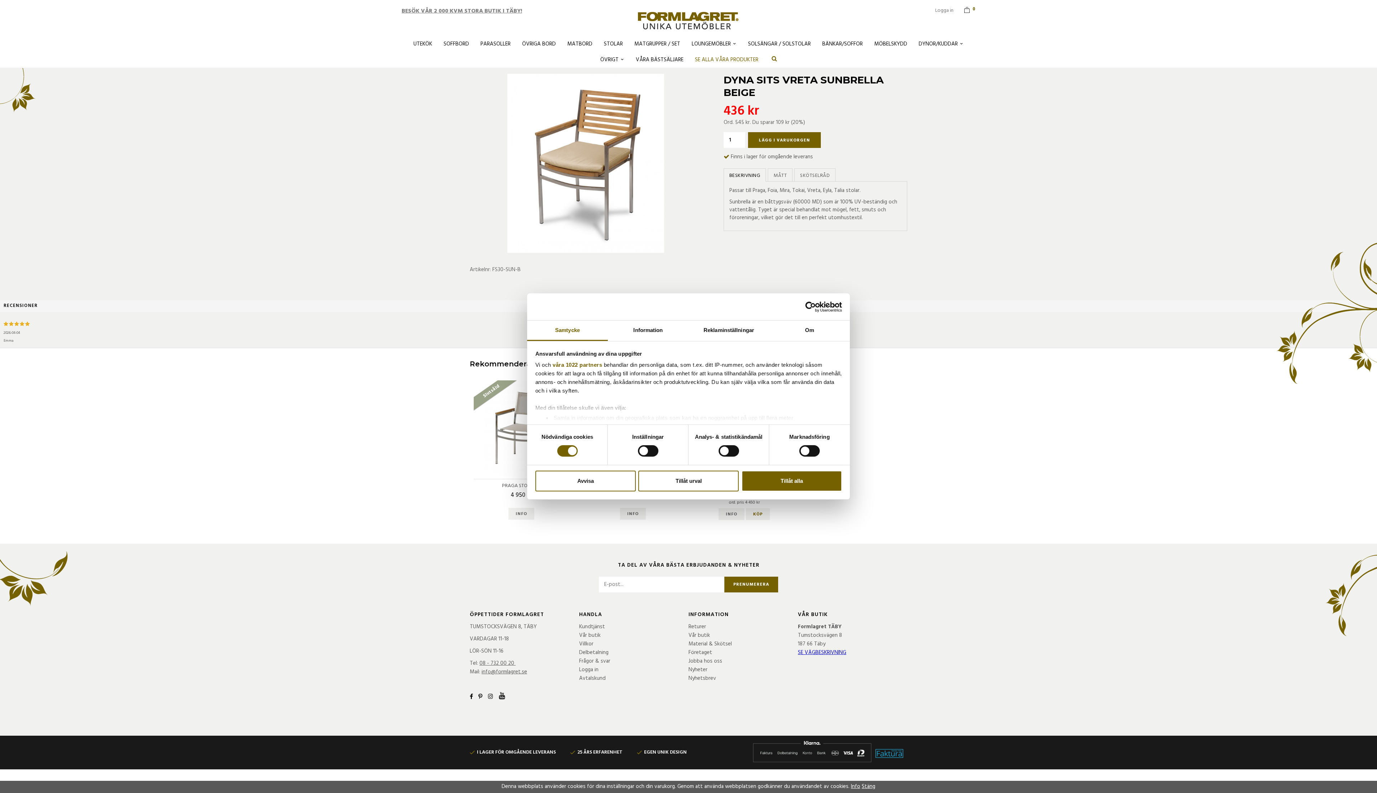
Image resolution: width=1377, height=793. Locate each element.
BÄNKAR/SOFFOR (842, 44)
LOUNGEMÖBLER (711, 44)
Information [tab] (648, 330)
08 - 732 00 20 (496, 663)
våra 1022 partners (577, 365)
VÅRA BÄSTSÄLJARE (659, 60)
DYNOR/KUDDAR (938, 44)
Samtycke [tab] (567, 330)
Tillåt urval (689, 481)
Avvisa (585, 481)
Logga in (944, 10)
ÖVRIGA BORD (539, 44)
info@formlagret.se (504, 672)
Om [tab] (809, 330)
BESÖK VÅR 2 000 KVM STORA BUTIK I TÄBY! (462, 11)
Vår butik (590, 635)
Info (521, 514)
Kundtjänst (592, 627)
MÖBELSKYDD (890, 44)
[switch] (648, 451)
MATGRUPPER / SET (657, 44)
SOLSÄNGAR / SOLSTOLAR (779, 44)
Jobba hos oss (705, 661)
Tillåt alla (792, 481)
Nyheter (698, 669)
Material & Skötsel (710, 644)
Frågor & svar (594, 661)
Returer (697, 627)
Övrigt (609, 60)
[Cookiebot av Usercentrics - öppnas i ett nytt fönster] (810, 306)
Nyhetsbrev (702, 678)
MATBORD (579, 44)
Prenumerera (751, 584)
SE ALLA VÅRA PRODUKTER (726, 60)
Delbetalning (594, 652)
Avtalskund (592, 678)
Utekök (422, 44)
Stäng (868, 786)
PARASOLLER (496, 44)
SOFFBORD (456, 44)
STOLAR (613, 44)
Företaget (700, 652)
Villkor (586, 644)
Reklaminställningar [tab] (729, 330)
